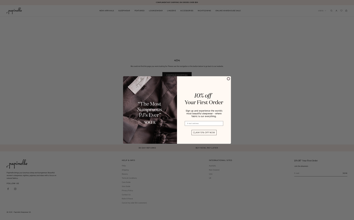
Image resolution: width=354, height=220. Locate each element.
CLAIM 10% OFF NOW (204, 132)
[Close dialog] (228, 78)
